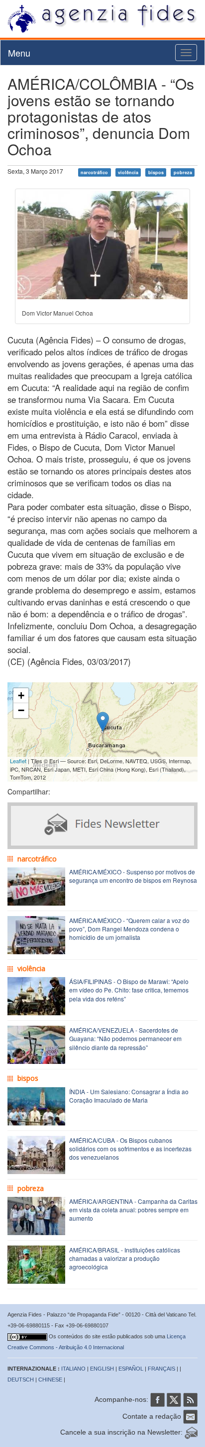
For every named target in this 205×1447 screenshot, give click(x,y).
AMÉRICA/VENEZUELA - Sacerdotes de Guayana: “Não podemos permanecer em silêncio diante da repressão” (125, 1038)
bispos (156, 172)
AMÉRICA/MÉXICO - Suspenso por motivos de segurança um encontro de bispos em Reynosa (133, 875)
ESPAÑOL (130, 1369)
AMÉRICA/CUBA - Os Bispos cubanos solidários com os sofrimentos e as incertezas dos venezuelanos (130, 1148)
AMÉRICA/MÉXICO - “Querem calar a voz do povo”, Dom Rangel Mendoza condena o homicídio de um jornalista (129, 928)
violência (128, 172)
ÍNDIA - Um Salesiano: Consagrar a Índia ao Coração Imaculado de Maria (129, 1095)
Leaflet (18, 761)
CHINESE (50, 1379)
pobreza (183, 172)
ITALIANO (73, 1369)
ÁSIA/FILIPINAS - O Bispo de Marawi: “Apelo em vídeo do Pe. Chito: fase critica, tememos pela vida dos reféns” (129, 989)
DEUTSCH (20, 1379)
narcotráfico (94, 172)
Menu (19, 52)
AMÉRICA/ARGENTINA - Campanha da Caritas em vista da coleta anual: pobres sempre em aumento (133, 1209)
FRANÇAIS (161, 1369)
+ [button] (21, 695)
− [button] (21, 710)
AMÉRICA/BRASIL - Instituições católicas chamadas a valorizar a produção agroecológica (124, 1258)
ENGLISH (102, 1369)
